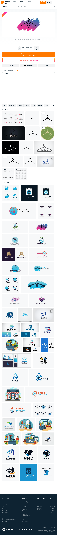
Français (50, 510)
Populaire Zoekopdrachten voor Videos (26, 519)
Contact (39, 503)
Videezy (4, 505)
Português (51, 505)
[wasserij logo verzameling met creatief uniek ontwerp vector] (43, 409)
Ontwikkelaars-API (6, 512)
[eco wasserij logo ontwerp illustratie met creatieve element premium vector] (15, 226)
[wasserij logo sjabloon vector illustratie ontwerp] (10, 454)
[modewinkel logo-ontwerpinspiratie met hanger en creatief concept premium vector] (15, 254)
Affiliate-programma (25, 506)
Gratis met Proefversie (28, 54)
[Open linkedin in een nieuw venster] (22, 528)
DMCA (23, 503)
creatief (47, 105)
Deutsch (50, 507)
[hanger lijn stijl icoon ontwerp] (32, 118)
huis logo (12, 105)
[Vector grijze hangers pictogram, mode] (44, 147)
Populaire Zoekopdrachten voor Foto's (26, 515)
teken (27, 105)
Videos (21, 1)
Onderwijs (4, 510)
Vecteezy (4, 503)
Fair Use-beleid (49, 530)
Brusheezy (5, 501)
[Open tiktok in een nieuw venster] (26, 528)
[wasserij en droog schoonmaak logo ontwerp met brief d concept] (15, 376)
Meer (6, 3)
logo (5, 105)
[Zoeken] (50, 6)
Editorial (29, 1)
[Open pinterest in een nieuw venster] (24, 528)
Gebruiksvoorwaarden (41, 529)
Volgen (36, 49)
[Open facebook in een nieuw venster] (17, 528)
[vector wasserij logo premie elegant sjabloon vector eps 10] (48, 438)
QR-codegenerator (7, 521)
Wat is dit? (16, 70)
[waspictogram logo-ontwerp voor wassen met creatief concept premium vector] (37, 192)
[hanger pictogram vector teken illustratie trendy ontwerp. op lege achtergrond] (33, 133)
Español (50, 503)
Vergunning (25, 501)
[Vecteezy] (2, 2)
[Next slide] (51, 105)
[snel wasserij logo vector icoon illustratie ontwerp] (9, 314)
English (50, 501)
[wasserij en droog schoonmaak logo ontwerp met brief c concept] (41, 376)
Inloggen (49, 2)
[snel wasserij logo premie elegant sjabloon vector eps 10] (25, 314)
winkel (40, 105)
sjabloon (20, 105)
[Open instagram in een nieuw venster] (19, 528)
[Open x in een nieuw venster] (29, 528)
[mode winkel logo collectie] (13, 118)
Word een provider (39, 508)
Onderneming (5, 507)
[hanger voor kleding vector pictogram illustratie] (12, 161)
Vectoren (7, 1)
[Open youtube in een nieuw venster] (31, 528)
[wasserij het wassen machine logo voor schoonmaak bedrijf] (28, 472)
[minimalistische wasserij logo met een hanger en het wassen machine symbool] (47, 344)
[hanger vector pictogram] (47, 118)
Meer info (6, 73)
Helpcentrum (40, 501)
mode (33, 105)
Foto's (14, 1)
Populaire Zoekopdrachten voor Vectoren (26, 510)
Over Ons (39, 505)
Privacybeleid (51, 529)
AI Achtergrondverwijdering (8, 518)
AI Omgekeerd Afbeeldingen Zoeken (7, 514)
